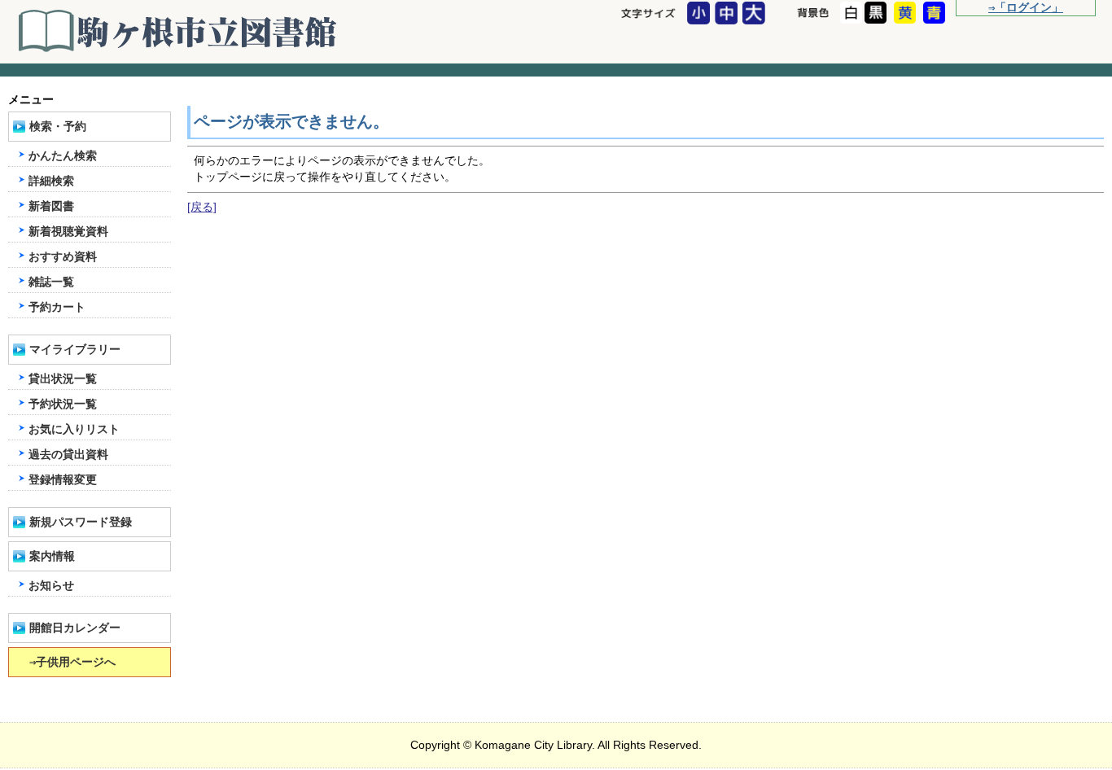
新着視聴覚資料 (68, 231)
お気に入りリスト (74, 429)
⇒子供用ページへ (72, 662)
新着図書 (51, 206)
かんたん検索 (62, 156)
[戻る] (202, 207)
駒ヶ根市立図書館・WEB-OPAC (179, 31)
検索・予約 (57, 126)
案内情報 (52, 556)
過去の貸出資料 (68, 454)
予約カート (56, 307)
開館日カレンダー (74, 628)
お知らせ (51, 586)
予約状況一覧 (62, 404)
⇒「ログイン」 (1025, 8)
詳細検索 (51, 181)
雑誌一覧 (51, 282)
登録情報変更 (62, 480)
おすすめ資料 (62, 257)
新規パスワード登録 (80, 522)
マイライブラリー (74, 349)
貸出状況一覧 (62, 379)
